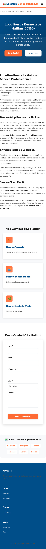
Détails (11, 393)
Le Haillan (7, 513)
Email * (10, 358)
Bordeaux (11, 446)
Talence (12, 452)
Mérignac (24, 446)
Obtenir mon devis (23, 416)
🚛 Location (20, 3)
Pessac (36, 446)
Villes (9, 11)
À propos (6, 498)
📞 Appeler (33, 53)
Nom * (10, 346)
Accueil (2, 11)
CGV (4, 532)
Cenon (23, 452)
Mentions (6, 527)
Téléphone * (13, 369)
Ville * (10, 381)
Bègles (34, 452)
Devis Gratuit (13, 53)
